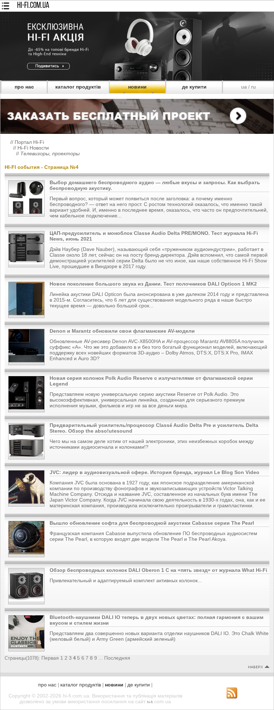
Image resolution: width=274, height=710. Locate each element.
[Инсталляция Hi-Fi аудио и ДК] (137, 114)
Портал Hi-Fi (29, 142)
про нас (24, 87)
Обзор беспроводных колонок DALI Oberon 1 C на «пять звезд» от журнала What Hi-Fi (158, 570)
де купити (194, 87)
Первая (50, 658)
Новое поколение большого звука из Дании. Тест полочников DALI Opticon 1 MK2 (153, 284)
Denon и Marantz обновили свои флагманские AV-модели (122, 331)
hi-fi (150, 702)
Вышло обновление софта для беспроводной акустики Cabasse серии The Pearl (152, 523)
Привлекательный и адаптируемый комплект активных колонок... (126, 580)
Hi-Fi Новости (33, 148)
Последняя (117, 658)
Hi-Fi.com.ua (33, 5)
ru (253, 87)
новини (137, 87)
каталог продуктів (78, 87)
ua (244, 87)
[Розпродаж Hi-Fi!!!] (137, 78)
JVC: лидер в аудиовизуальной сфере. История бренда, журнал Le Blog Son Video (154, 472)
